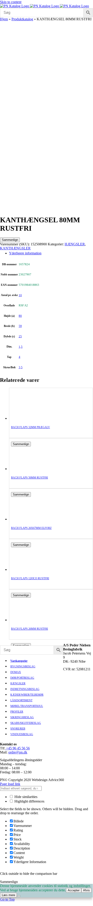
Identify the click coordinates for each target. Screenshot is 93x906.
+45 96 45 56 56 (17, 748)
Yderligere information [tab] (25, 253)
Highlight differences (29, 801)
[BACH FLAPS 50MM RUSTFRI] (29, 469)
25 (20, 336)
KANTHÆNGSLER (15, 248)
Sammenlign (10, 240)
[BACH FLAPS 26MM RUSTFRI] (29, 620)
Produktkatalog (22, 19)
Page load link (10, 784)
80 (20, 315)
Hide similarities (25, 797)
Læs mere (8, 895)
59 (20, 326)
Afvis (86, 890)
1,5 (21, 346)
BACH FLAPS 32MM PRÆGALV (30, 427)
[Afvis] (18, 896)
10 (20, 295)
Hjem (4, 19)
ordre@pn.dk (17, 752)
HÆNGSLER (75, 244)
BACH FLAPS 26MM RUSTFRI (29, 628)
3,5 (21, 367)
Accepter (73, 890)
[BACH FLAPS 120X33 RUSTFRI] (29, 569)
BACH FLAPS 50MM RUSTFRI (29, 477)
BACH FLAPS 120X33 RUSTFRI (30, 578)
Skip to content (10, 2)
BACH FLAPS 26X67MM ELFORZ (31, 528)
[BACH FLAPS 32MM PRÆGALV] (29, 418)
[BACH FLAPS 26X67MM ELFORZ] (29, 519)
